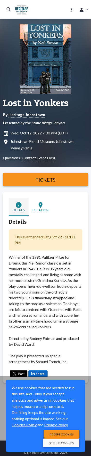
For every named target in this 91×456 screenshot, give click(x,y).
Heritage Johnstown (26, 114)
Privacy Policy (56, 424)
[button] (72, 9)
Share (40, 374)
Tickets (45, 180)
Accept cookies (62, 434)
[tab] (19, 207)
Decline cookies (61, 443)
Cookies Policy (24, 424)
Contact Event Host (38, 157)
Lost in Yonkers (35, 103)
